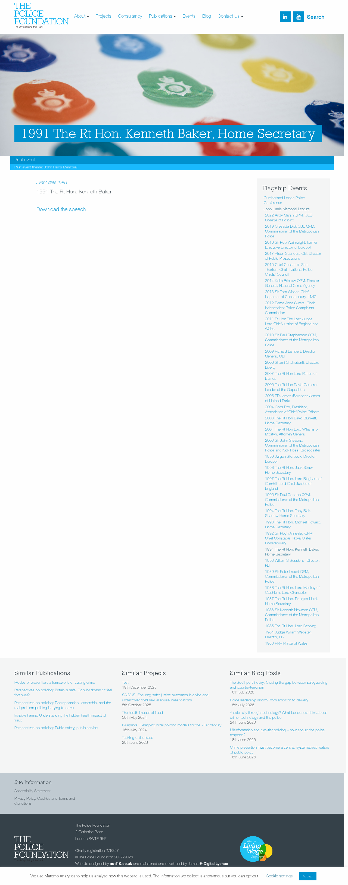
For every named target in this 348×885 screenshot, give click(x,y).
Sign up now (130, 66)
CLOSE (236, 34)
